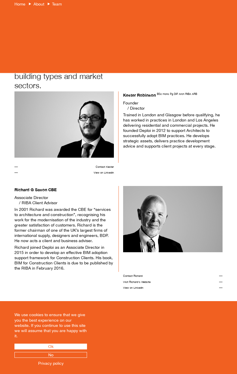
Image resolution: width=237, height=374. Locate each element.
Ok (50, 346)
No (50, 355)
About (39, 4)
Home (19, 4)
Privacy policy (51, 363)
